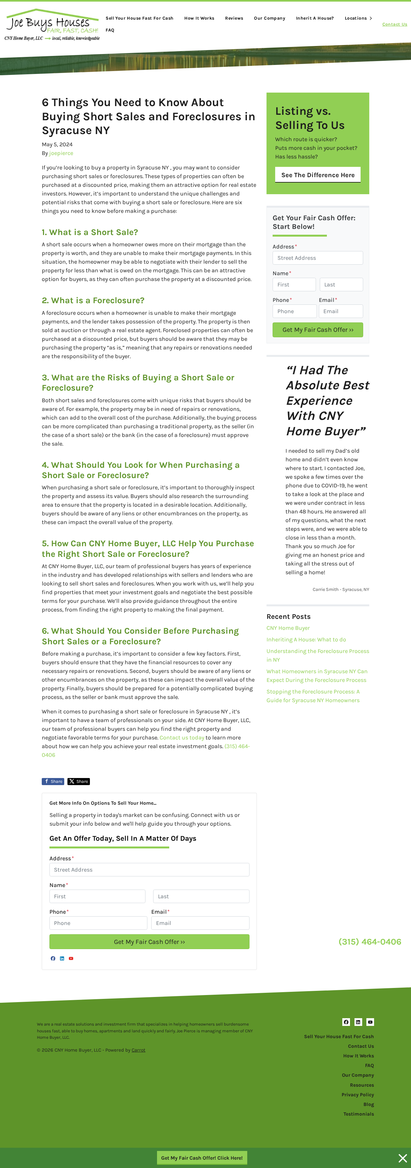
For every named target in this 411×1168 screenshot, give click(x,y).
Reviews (234, 18)
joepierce (61, 153)
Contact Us (394, 24)
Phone (59, 911)
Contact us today (182, 737)
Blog (368, 1104)
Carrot (138, 1050)
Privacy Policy (358, 1095)
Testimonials (359, 1114)
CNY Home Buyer (288, 627)
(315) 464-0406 (369, 942)
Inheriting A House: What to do (306, 639)
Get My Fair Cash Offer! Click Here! (202, 1158)
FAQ (110, 30)
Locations (356, 18)
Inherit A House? (315, 18)
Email (160, 911)
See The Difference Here (318, 175)
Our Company (269, 18)
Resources (362, 1085)
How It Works (199, 18)
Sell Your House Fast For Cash (339, 1036)
